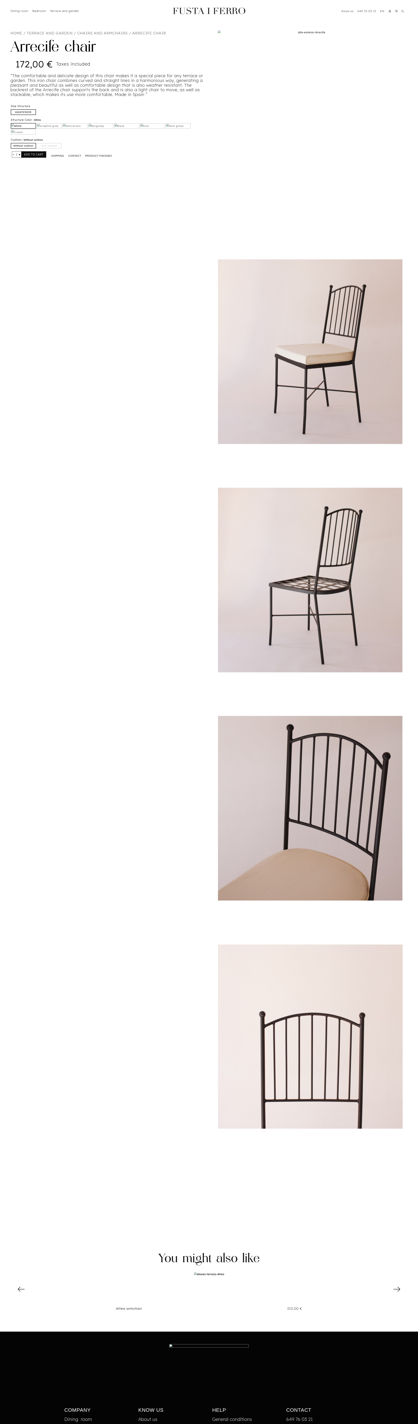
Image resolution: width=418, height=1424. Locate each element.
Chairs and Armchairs (102, 33)
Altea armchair (129, 1308)
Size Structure (20, 106)
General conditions (232, 1419)
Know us (347, 11)
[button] (21, 1289)
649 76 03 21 (366, 11)
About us (147, 1419)
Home (16, 33)
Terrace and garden (50, 33)
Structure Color (21, 119)
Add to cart (34, 154)
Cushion (16, 139)
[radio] (23, 112)
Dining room (78, 1419)
